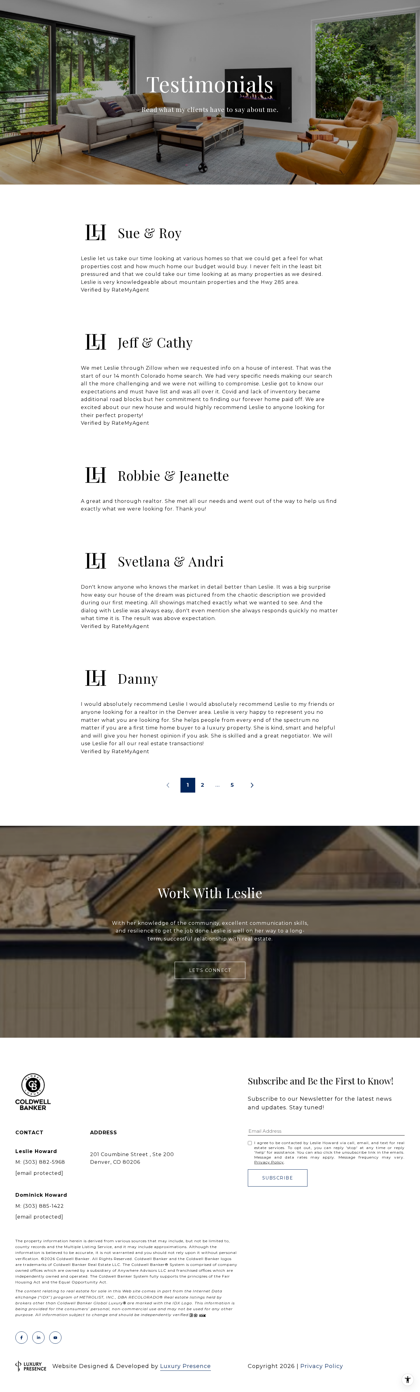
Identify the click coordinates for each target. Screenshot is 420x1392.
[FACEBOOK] (21, 1337)
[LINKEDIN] (38, 1337)
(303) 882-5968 (44, 1162)
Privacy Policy (269, 1162)
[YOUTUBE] (55, 1337)
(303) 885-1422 (43, 1206)
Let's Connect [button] (210, 970)
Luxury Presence (185, 1366)
